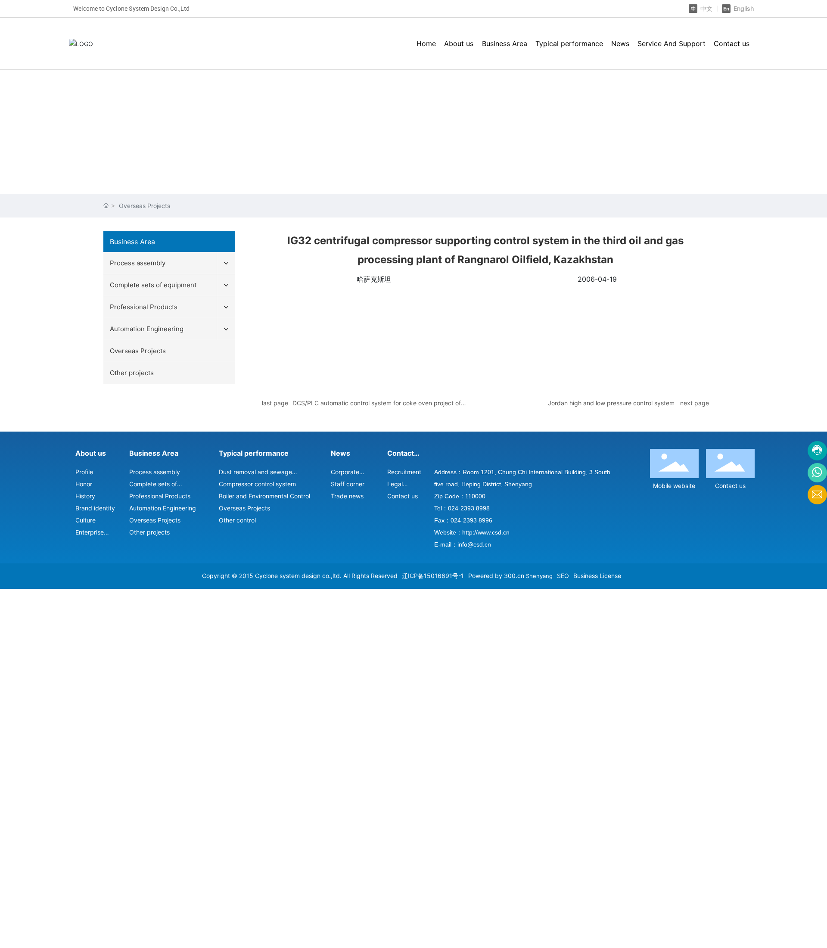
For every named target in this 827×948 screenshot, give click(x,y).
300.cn (514, 575)
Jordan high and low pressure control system (611, 403)
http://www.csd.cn (486, 532)
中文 (706, 8)
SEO (563, 575)
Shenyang (539, 575)
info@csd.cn (474, 544)
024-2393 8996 (471, 520)
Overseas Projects (144, 205)
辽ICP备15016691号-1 (433, 575)
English (743, 8)
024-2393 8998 (469, 508)
